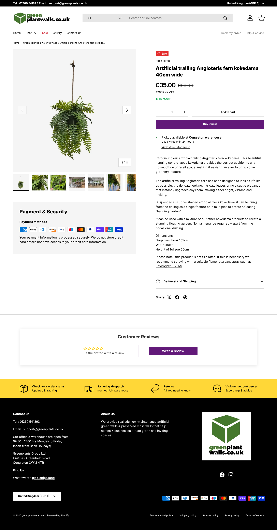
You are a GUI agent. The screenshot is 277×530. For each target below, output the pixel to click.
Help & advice (255, 33)
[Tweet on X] (169, 297)
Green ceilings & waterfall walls (40, 42)
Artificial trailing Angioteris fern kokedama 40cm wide (83, 42)
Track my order (230, 33)
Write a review (173, 351)
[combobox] (158, 18)
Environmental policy (161, 515)
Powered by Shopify (58, 515)
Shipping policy (187, 515)
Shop (29, 32)
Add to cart (228, 111)
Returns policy (210, 515)
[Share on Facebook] (177, 297)
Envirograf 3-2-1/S (169, 266)
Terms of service (255, 515)
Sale (45, 32)
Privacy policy (232, 515)
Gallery (57, 32)
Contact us (74, 32)
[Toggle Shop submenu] (35, 33)
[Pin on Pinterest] (185, 297)
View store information (175, 147)
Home (17, 32)
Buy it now (210, 124)
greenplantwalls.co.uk (34, 515)
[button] (261, 17)
